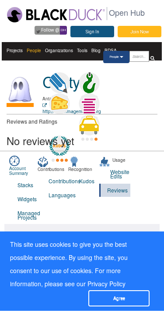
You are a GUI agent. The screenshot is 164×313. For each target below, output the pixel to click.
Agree (119, 298)
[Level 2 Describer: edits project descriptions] (59, 82)
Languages (59, 195)
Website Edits (119, 174)
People (34, 50)
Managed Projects (27, 215)
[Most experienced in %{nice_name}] (20, 105)
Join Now (139, 31)
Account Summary (18, 170)
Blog (96, 50)
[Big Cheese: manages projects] (59, 103)
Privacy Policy (106, 283)
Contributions (59, 181)
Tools (82, 50)
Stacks (25, 185)
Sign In (92, 31)
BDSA (111, 50)
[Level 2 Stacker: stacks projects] (89, 103)
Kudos (86, 181)
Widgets (27, 199)
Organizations (59, 50)
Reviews (117, 190)
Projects (15, 50)
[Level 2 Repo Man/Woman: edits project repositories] (89, 82)
